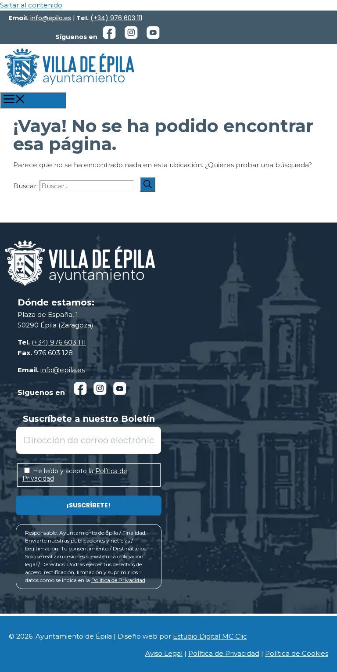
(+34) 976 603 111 (116, 18)
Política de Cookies (296, 653)
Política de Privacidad (118, 580)
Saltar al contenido (31, 5)
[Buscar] (147, 184)
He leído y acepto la (74, 474)
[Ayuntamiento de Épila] (69, 68)
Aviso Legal (164, 653)
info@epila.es (50, 18)
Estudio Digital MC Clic (210, 636)
